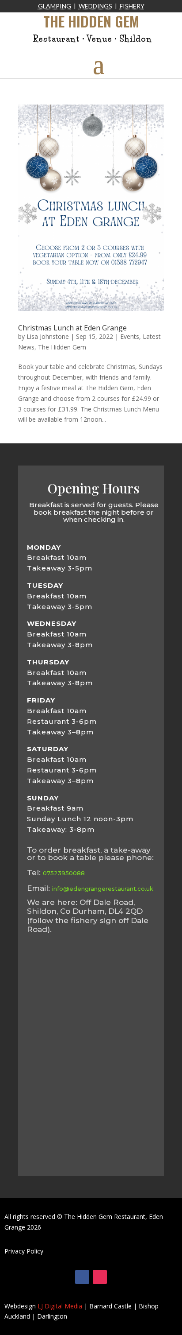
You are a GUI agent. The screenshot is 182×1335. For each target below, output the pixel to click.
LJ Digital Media (60, 1306)
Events (129, 336)
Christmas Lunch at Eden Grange (72, 328)
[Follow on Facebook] (82, 1277)
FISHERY (132, 6)
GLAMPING (54, 6)
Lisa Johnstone (48, 336)
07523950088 (64, 873)
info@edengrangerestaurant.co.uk (102, 888)
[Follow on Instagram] (100, 1277)
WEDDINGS (95, 6)
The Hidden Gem (62, 347)
